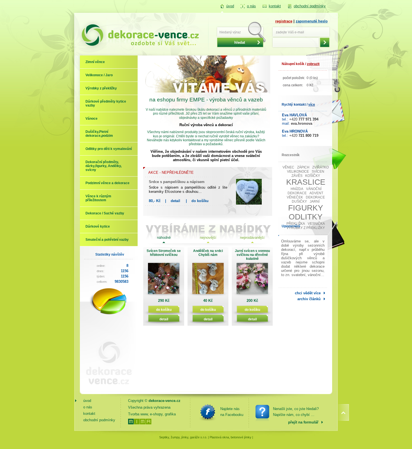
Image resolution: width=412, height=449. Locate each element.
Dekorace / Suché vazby (104, 213)
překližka (295, 224)
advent (316, 193)
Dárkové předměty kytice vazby (105, 103)
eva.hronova (301, 123)
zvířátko (320, 167)
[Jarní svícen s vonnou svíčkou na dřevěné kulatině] (252, 280)
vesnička (316, 224)
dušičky (299, 201)
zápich (303, 167)
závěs (296, 176)
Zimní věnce (95, 62)
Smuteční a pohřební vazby (107, 240)
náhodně (164, 237)
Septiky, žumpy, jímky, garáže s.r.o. (183, 437)
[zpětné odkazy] (106, 389)
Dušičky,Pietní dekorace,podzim (99, 134)
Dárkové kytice (97, 226)
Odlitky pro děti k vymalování (108, 149)
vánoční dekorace (305, 191)
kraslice (305, 182)
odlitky (306, 216)
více (311, 105)
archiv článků (309, 299)
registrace (283, 21)
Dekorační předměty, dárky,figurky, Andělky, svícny (103, 166)
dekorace (315, 197)
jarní (315, 201)
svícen (318, 171)
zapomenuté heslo (312, 21)
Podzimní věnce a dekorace (107, 183)
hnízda (297, 189)
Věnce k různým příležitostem (98, 198)
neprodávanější (252, 237)
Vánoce (91, 119)
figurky (305, 207)
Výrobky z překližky (101, 88)
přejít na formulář (303, 422)
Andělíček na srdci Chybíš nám (208, 253)
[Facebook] (207, 412)
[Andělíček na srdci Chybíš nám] (208, 280)
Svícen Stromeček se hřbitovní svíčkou (164, 253)
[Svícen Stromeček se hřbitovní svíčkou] (163, 280)
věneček (295, 197)
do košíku (200, 201)
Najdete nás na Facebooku (231, 412)
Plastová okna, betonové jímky (230, 437)
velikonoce (298, 171)
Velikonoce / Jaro (99, 75)
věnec (288, 167)
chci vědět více (308, 293)
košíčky (312, 176)
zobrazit (313, 64)
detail (175, 201)
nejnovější (208, 237)
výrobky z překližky (305, 228)
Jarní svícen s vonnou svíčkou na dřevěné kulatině (252, 255)
